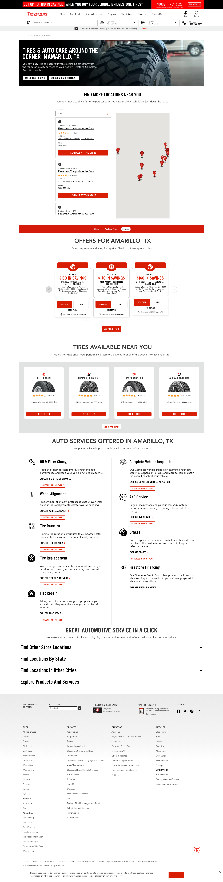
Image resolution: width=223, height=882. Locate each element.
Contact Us (116, 742)
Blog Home (161, 732)
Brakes (70, 741)
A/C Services (73, 775)
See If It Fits (44, 414)
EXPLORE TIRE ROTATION (51, 543)
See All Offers (111, 329)
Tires (158, 737)
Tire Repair (72, 756)
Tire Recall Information (33, 837)
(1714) (143, 395)
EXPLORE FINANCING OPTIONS (144, 587)
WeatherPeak (29, 756)
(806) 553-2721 (64, 145)
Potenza (26, 784)
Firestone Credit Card (121, 746)
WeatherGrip (28, 770)
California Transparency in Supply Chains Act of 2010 (116, 861)
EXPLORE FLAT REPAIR (50, 613)
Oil (68, 799)
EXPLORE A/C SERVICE (140, 517)
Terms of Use (37, 861)
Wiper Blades (73, 818)
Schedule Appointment (122, 761)
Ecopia (26, 775)
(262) (53, 395)
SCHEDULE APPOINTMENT (53, 485)
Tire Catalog (28, 818)
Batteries (71, 780)
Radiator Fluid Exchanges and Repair (84, 803)
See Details (72, 310)
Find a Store (108, 112)
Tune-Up (71, 784)
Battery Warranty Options (167, 779)
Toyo (25, 808)
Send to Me (65, 304)
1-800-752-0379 (195, 24)
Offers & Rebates (119, 756)
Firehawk (27, 799)
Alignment (72, 737)
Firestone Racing (30, 832)
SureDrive (27, 804)
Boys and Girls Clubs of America (126, 737)
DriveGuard (28, 761)
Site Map (26, 861)
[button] (62, 14)
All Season (27, 746)
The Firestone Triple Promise (125, 770)
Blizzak (26, 741)
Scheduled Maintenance (78, 808)
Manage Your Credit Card (111, 711)
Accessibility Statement (86, 861)
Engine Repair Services (77, 746)
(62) (75, 133)
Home (30, 35)
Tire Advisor (28, 823)
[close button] (219, 871)
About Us (116, 732)
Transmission (73, 813)
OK (176, 875)
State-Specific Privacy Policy (147, 861)
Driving (159, 766)
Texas (38, 35)
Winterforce (28, 765)
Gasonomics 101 (119, 751)
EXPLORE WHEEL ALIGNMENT (53, 511)
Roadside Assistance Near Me (125, 766)
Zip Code (59, 110)
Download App (151, 714)
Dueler (26, 789)
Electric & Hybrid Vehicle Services (82, 770)
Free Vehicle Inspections (78, 794)
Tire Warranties (29, 827)
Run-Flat (26, 794)
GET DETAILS (143, 29)
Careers (71, 861)
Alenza (26, 737)
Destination (28, 751)
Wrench (115, 775)
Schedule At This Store (83, 153)
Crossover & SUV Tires (33, 847)
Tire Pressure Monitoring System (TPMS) (85, 761)
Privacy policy (115, 876)
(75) (98, 395)
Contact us (27, 707)
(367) (188, 395)
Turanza (26, 780)
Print (81, 304)
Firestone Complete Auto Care (76, 128)
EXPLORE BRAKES (138, 552)
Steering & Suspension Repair (80, 751)
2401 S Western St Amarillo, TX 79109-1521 (76, 139)
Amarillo (47, 35)
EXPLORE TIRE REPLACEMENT (54, 578)
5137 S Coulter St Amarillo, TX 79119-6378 (75, 181)
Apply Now (107, 709)
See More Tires (111, 426)
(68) (75, 175)
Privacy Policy (49, 861)
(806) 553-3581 (64, 188)
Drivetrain (71, 789)
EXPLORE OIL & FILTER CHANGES (55, 478)
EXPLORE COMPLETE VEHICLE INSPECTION (150, 482)
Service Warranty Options (167, 784)
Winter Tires (28, 851)
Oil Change (161, 756)
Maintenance (162, 761)
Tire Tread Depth (30, 842)
